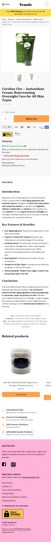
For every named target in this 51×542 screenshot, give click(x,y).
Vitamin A (43, 324)
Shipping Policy (8, 162)
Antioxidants (29, 321)
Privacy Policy (8, 493)
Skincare (11, 19)
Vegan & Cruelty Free (30, 324)
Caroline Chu (19, 318)
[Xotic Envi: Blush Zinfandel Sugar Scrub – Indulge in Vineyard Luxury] (21, 360)
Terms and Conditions (11, 490)
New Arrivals (30, 318)
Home (4, 19)
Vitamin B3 (25, 327)
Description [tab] (7, 182)
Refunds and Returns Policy (13, 165)
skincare (18, 324)
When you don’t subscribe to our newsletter (20, 159)
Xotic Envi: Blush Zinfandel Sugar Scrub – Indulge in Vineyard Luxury (21, 384)
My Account (7, 483)
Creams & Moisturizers (24, 19)
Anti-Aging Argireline (15, 321)
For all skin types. (41, 321)
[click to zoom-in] (25, 49)
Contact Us (7, 486)
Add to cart (31, 118)
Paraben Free (9, 324)
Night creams (38, 19)
